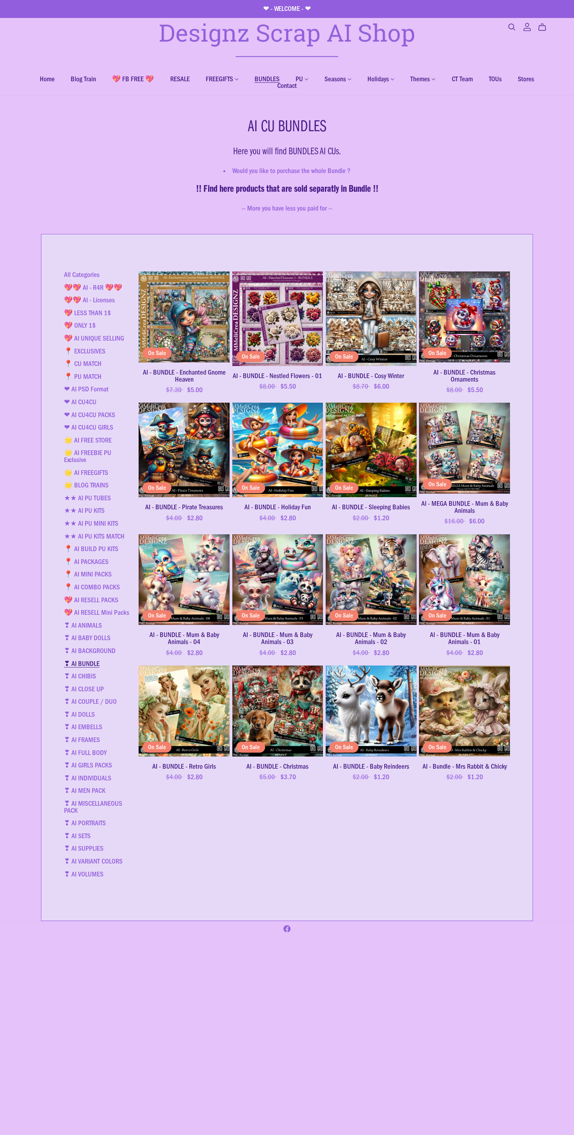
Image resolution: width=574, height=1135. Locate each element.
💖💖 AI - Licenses (89, 300)
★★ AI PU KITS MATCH (94, 536)
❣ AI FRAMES (82, 740)
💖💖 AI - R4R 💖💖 (93, 287)
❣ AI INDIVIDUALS (87, 778)
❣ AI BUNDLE (82, 663)
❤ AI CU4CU (80, 402)
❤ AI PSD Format (86, 389)
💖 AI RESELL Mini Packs (96, 612)
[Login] (527, 26)
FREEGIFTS (220, 79)
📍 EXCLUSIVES (84, 351)
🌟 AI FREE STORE (88, 440)
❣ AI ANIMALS (83, 625)
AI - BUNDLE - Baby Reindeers (371, 766)
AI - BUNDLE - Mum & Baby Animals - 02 (371, 638)
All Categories (82, 274)
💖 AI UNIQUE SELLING (94, 338)
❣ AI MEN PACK (84, 790)
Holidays (378, 79)
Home (47, 79)
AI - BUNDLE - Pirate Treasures (184, 507)
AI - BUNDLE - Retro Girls (184, 766)
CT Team (462, 79)
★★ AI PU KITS (84, 510)
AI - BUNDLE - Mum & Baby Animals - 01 (464, 638)
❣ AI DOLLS (79, 714)
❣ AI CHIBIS (80, 676)
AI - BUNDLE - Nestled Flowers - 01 (277, 376)
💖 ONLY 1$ (80, 325)
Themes (420, 79)
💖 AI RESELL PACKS (91, 600)
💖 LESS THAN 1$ (87, 313)
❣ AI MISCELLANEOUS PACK (93, 806)
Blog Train (83, 79)
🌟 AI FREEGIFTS (86, 472)
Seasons (336, 79)
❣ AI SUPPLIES (83, 848)
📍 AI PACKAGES (86, 562)
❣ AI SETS (77, 836)
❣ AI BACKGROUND (90, 651)
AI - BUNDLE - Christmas (277, 766)
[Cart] (545, 27)
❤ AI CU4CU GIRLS (88, 427)
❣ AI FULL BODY (85, 753)
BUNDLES (267, 79)
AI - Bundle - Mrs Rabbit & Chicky (464, 766)
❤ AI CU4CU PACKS (89, 415)
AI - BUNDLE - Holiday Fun (277, 507)
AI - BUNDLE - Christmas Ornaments (464, 375)
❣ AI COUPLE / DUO (90, 701)
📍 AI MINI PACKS (88, 574)
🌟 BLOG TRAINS (86, 485)
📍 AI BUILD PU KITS (91, 549)
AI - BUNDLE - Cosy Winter (371, 376)
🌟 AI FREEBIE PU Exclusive (87, 456)
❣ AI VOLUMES (83, 874)
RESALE (180, 79)
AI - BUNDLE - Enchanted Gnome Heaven (184, 375)
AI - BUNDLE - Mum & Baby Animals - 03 (277, 638)
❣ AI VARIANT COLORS (93, 861)
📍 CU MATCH (83, 364)
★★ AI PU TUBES (87, 498)
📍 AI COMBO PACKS (92, 587)
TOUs (495, 79)
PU (300, 79)
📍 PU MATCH (83, 376)
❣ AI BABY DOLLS (87, 638)
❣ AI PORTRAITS (85, 823)
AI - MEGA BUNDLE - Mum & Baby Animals (464, 507)
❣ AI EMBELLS (83, 727)
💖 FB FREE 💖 (133, 79)
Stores (526, 79)
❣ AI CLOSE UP (84, 689)
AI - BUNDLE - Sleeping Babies (371, 507)
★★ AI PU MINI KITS (91, 523)
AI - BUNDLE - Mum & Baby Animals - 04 (184, 638)
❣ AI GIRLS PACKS (88, 765)
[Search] (511, 27)
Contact (287, 85)
